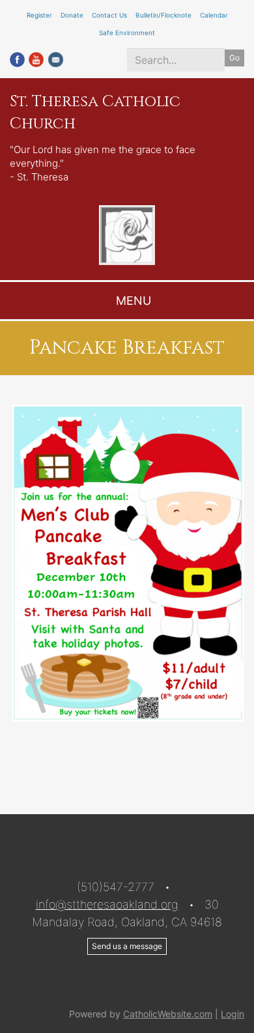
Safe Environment (127, 32)
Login (232, 1013)
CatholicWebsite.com (167, 1013)
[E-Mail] (55, 58)
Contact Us (109, 15)
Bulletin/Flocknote (163, 15)
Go (234, 58)
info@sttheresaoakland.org (107, 904)
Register (39, 15)
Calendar (214, 15)
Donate (72, 15)
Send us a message (127, 946)
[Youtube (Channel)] (36, 58)
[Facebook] (17, 58)
